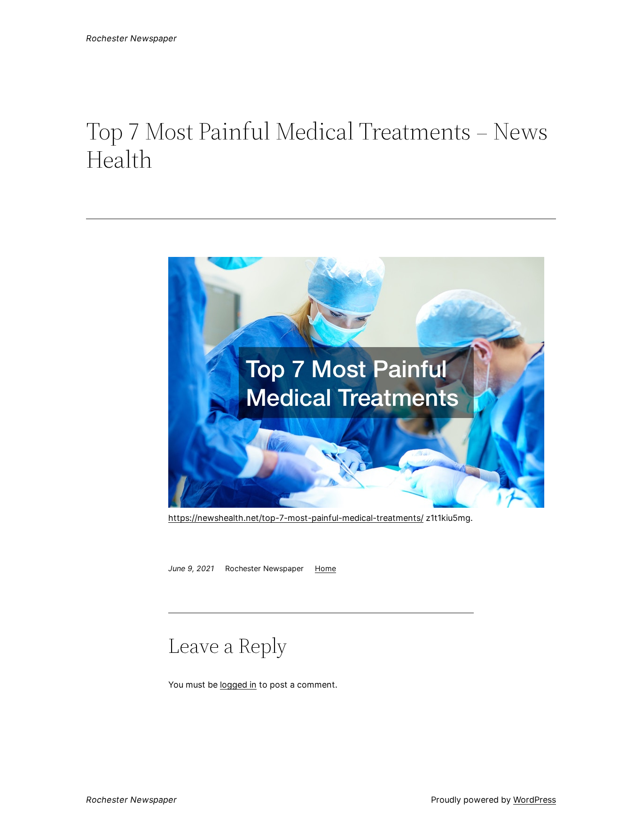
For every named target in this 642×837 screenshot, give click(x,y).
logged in (238, 685)
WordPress (534, 800)
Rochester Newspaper (131, 38)
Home (325, 568)
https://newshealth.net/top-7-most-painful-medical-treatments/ (295, 518)
